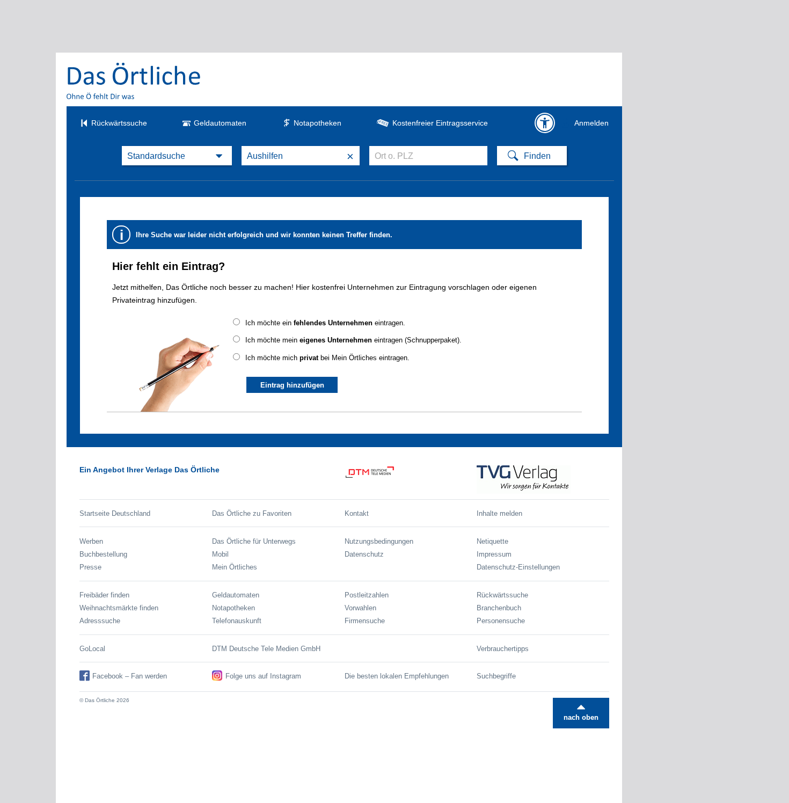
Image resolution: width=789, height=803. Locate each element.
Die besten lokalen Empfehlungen (397, 676)
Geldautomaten (220, 123)
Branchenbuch (499, 608)
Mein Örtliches (234, 567)
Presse (90, 567)
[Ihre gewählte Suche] (177, 155)
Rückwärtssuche (119, 123)
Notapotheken (317, 123)
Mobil (220, 554)
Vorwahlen (360, 608)
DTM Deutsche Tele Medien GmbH (266, 649)
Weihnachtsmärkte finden (118, 608)
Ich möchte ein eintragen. (325, 323)
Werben (91, 541)
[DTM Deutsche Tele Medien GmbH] (411, 479)
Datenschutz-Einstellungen (518, 567)
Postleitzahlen (367, 595)
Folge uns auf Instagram (263, 676)
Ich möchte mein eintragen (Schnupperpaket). (353, 340)
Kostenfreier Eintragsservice (440, 123)
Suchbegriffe (496, 676)
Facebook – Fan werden (129, 676)
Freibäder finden (104, 595)
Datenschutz (364, 554)
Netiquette (492, 541)
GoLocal (92, 649)
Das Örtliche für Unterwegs (254, 541)
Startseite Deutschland (114, 513)
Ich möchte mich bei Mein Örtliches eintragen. (327, 358)
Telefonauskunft (236, 621)
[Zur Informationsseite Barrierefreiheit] (545, 123)
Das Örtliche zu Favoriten (251, 513)
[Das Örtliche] (134, 80)
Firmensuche (365, 621)
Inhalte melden (499, 513)
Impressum (494, 554)
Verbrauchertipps (503, 649)
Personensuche (501, 621)
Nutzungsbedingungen (379, 541)
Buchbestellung (103, 554)
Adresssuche (99, 621)
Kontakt (357, 513)
